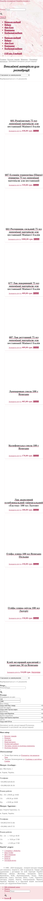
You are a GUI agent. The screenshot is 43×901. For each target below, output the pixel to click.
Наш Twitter (8, 853)
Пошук (2, 9)
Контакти (9, 30)
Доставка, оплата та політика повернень (19, 746)
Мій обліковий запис (12, 887)
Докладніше (35, 672)
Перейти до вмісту (23, 1)
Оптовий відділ (10, 860)
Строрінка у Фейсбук (12, 851)
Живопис (24, 59)
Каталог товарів (12, 22)
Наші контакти (10, 742)
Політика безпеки (11, 748)
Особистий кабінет (13, 33)
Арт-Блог (9, 27)
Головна (3, 59)
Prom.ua (7, 858)
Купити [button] (36, 131)
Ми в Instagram (10, 855)
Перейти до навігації (8, 1)
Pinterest (7, 856)
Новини (7, 24)
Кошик (7, 898)
